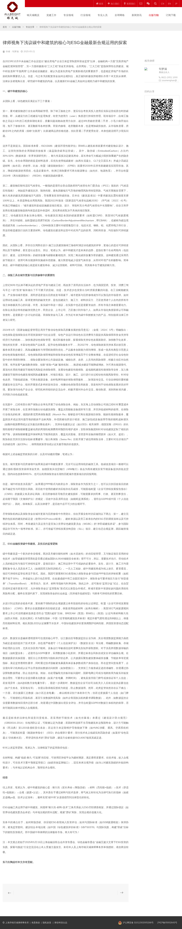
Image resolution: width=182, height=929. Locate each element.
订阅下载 (171, 15)
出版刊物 (154, 15)
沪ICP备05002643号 (167, 922)
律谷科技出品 (60, 922)
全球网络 (120, 15)
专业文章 (30, 27)
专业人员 (103, 15)
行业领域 (85, 15)
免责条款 (35, 922)
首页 (5, 27)
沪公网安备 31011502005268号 (138, 922)
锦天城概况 (33, 15)
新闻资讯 (137, 15)
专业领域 (68, 15)
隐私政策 (47, 922)
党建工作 (51, 15)
